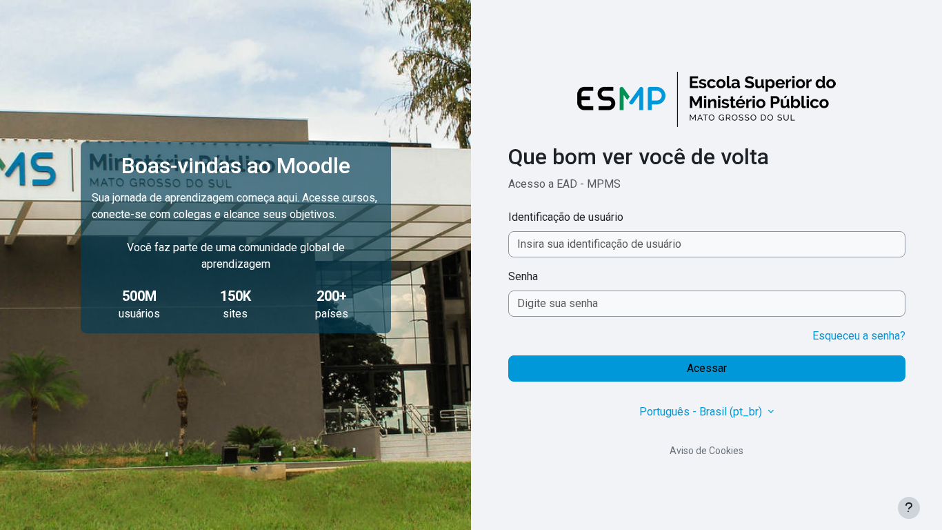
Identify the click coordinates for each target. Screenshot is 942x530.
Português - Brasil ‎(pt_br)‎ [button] (702, 411)
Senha (523, 276)
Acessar (707, 368)
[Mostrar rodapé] (909, 508)
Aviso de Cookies (706, 450)
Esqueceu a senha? (858, 335)
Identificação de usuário (565, 217)
